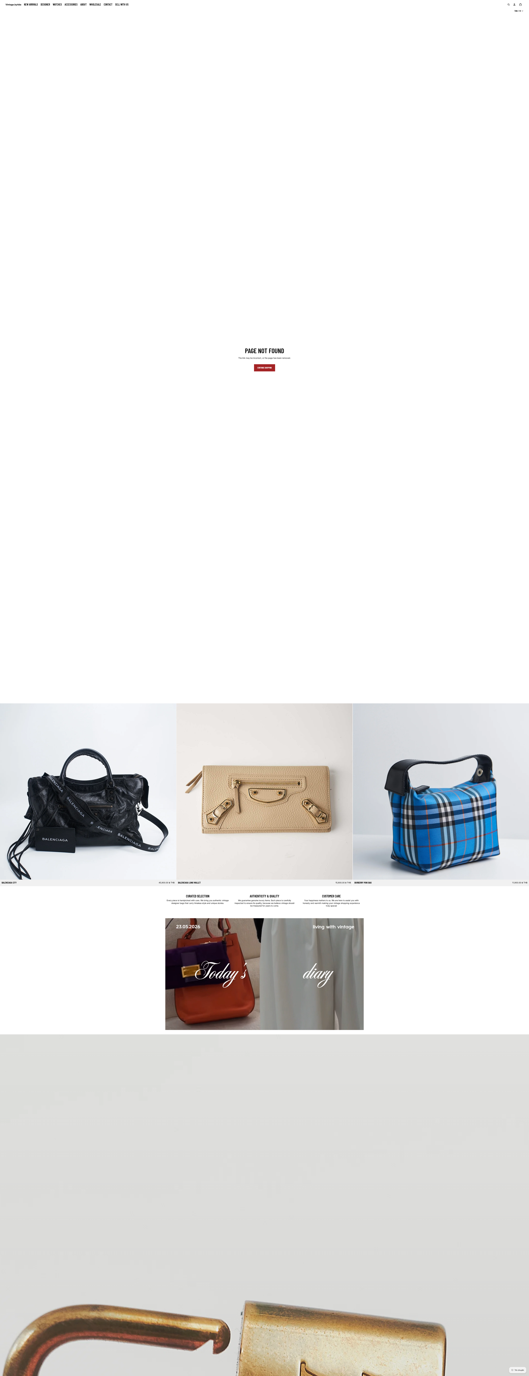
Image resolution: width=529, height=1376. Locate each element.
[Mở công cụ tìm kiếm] (509, 5)
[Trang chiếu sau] (172, 791)
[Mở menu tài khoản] (514, 5)
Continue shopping (264, 368)
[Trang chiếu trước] (4, 791)
